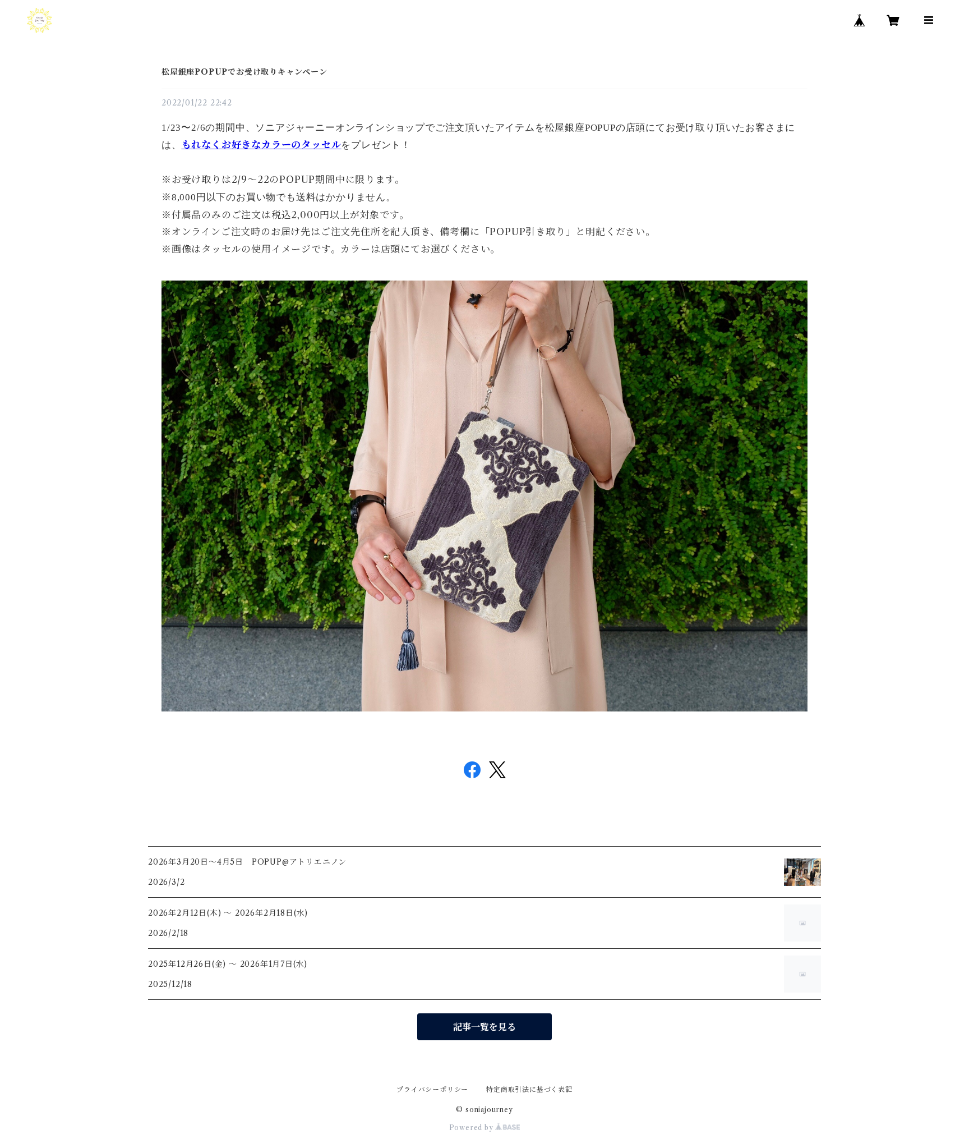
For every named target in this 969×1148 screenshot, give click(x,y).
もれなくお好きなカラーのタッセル (262, 144)
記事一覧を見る (484, 1026)
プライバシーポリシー (432, 1089)
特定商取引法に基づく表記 (529, 1089)
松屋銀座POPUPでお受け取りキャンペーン (244, 72)
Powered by (472, 1127)
